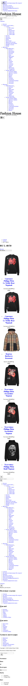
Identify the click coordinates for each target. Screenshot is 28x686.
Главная (5, 594)
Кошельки (5, 638)
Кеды (4, 612)
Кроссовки (5, 610)
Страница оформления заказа (10, 603)
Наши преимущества (8, 599)
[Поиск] (1, 19)
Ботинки (5, 609)
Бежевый (6, 682)
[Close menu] (1, 477)
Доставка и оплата (7, 598)
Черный (6, 684)
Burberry (6, 675)
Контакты (5, 601)
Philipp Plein (7, 677)
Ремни (4, 639)
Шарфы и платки (7, 645)
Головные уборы (7, 617)
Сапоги (5, 614)
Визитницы (6, 643)
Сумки (4, 641)
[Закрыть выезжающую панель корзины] (1, 586)
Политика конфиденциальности (11, 600)
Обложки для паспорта (8, 644)
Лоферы (5, 616)
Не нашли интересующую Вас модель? (12, 595)
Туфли (4, 613)
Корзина (5, 596)
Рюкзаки (5, 640)
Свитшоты (5, 630)
